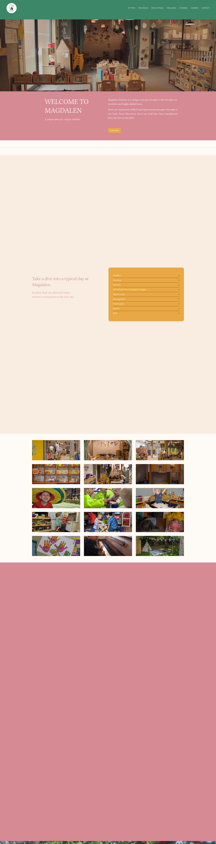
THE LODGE (171, 8)
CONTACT (205, 8)
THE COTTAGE (157, 8)
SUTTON (131, 8)
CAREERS (194, 8)
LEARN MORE (114, 131)
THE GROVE (143, 8)
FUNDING (183, 8)
